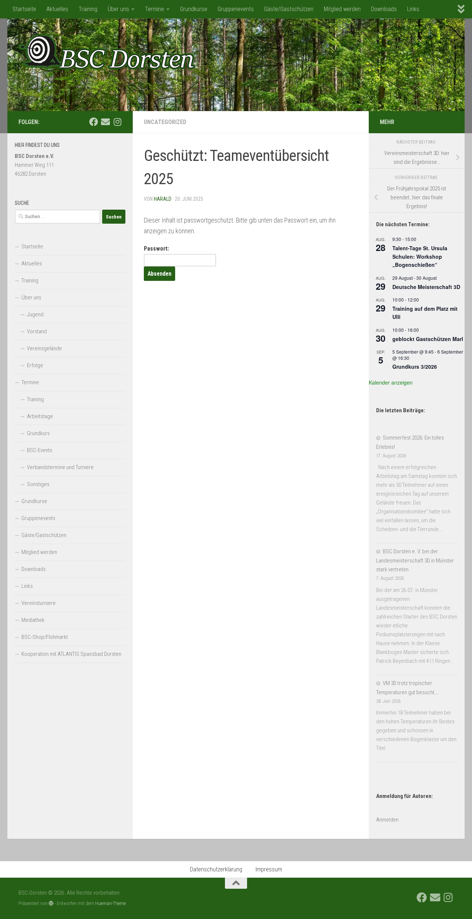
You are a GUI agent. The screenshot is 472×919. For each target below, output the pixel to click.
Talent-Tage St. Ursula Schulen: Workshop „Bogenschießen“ (419, 256)
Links (413, 9)
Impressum (269, 869)
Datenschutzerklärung (216, 869)
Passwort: (156, 248)
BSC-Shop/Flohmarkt (44, 637)
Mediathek (33, 620)
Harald (162, 199)
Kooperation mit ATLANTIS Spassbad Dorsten (71, 654)
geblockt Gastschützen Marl (427, 339)
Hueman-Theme (110, 903)
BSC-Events (39, 450)
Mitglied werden (342, 9)
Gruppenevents (236, 9)
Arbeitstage (40, 416)
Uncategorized (165, 121)
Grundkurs (38, 433)
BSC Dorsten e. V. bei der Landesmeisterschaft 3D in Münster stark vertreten (415, 560)
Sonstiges (38, 484)
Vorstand (37, 331)
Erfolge (35, 365)
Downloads (384, 9)
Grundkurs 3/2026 (414, 366)
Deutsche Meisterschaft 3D (426, 286)
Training (88, 9)
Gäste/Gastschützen (288, 9)
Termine (154, 9)
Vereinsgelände (44, 348)
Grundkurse (193, 9)
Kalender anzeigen (391, 382)
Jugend (35, 314)
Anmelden (387, 819)
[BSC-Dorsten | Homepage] (106, 51)
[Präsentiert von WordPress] (51, 903)
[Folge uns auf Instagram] (117, 121)
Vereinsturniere (38, 603)
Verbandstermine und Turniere (60, 467)
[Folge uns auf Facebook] (93, 121)
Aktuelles (57, 9)
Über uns (118, 9)
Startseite (24, 9)
